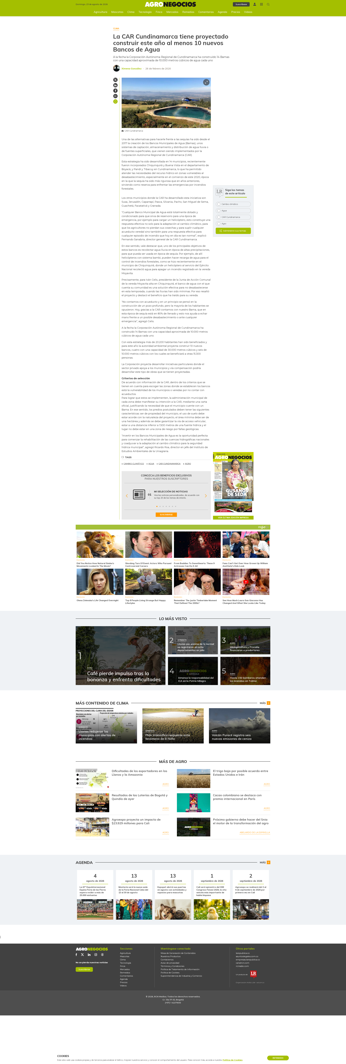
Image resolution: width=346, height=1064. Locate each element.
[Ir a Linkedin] (89, 954)
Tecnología (145, 12)
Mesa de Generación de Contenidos (178, 953)
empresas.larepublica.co (248, 959)
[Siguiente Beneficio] (205, 495)
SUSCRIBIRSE (166, 514)
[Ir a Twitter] (82, 954)
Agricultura (100, 12)
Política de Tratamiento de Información (180, 969)
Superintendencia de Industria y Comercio (181, 976)
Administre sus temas (234, 230)
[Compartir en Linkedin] (115, 85)
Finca (159, 12)
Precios (235, 12)
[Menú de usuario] (254, 4)
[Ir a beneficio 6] (172, 506)
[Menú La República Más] (261, 4)
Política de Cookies (170, 972)
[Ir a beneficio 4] (166, 506)
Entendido (278, 1058)
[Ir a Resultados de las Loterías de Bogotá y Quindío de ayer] (92, 802)
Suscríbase (241, 4)
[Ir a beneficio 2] (160, 506)
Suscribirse (84, 969)
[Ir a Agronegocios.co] (92, 949)
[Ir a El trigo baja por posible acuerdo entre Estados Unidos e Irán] (193, 778)
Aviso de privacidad (170, 963)
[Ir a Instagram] (95, 954)
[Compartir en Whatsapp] (115, 96)
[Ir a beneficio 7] (175, 506)
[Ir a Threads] (102, 954)
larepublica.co (243, 953)
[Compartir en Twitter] (115, 80)
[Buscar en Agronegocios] (268, 4)
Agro (166, 784)
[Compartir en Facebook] (115, 90)
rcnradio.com (242, 966)
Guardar (115, 101)
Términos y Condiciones (172, 966)
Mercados (172, 12)
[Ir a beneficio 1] (156, 506)
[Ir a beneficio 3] (163, 506)
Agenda (222, 12)
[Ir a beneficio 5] (169, 506)
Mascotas (117, 12)
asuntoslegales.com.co (247, 956)
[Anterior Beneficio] (126, 495)
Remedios (188, 12)
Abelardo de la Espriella (255, 832)
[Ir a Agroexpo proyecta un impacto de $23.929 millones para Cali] (92, 827)
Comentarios (206, 12)
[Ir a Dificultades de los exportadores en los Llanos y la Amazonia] (92, 778)
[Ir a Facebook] (76, 954)
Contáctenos (167, 959)
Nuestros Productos (170, 956)
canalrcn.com (242, 963)
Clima (130, 12)
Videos (248, 12)
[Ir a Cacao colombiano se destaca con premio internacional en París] (193, 802)
